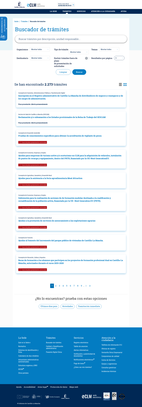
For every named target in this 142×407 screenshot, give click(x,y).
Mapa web (73, 387)
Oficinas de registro (108, 349)
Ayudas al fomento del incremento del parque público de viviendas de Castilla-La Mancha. (60, 240)
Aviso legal (42, 387)
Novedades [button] (67, 306)
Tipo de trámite (61, 49)
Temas (94, 49)
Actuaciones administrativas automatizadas (28, 361)
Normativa (22, 346)
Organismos (22, 49)
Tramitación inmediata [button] (89, 306)
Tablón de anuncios (81, 346)
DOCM (20, 369)
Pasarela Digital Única (54, 352)
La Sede (53, 11)
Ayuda (123, 11)
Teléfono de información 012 (112, 345)
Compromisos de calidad (110, 356)
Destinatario (22, 58)
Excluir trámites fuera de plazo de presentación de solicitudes (65, 62)
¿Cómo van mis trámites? (83, 367)
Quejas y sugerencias (109, 364)
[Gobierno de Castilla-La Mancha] (19, 5)
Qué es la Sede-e (24, 343)
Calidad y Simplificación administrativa (54, 347)
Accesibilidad (29, 387)
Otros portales (23, 373)
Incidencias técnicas (109, 371)
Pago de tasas (79, 363)
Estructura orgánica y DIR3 (27, 365)
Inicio (16, 21)
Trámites (66, 11)
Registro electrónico (81, 343)
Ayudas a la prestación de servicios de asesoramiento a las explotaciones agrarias (56, 220)
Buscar (79, 72)
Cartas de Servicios (108, 360)
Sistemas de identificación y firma (28, 351)
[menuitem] (53, 12)
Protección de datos (58, 387)
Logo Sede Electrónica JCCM (36, 5)
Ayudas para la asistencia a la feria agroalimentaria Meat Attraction (50, 178)
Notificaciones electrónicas (83, 360)
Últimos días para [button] (48, 306)
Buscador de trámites (53, 343)
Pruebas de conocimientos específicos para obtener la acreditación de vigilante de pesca (60, 135)
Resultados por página (101, 58)
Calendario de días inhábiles (28, 356)
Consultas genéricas (109, 368)
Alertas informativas (81, 350)
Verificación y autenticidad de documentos (84, 355)
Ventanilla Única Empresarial (112, 352)
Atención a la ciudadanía (103, 11)
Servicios (81, 11)
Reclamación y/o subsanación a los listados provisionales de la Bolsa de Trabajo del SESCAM (62, 117)
